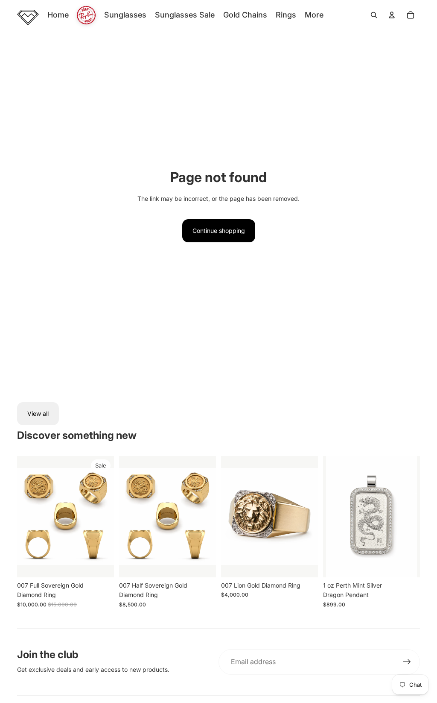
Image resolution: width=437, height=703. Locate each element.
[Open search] (373, 15)
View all (38, 413)
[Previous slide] (23, 516)
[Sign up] (407, 662)
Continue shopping (218, 230)
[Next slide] (107, 516)
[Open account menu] (391, 15)
